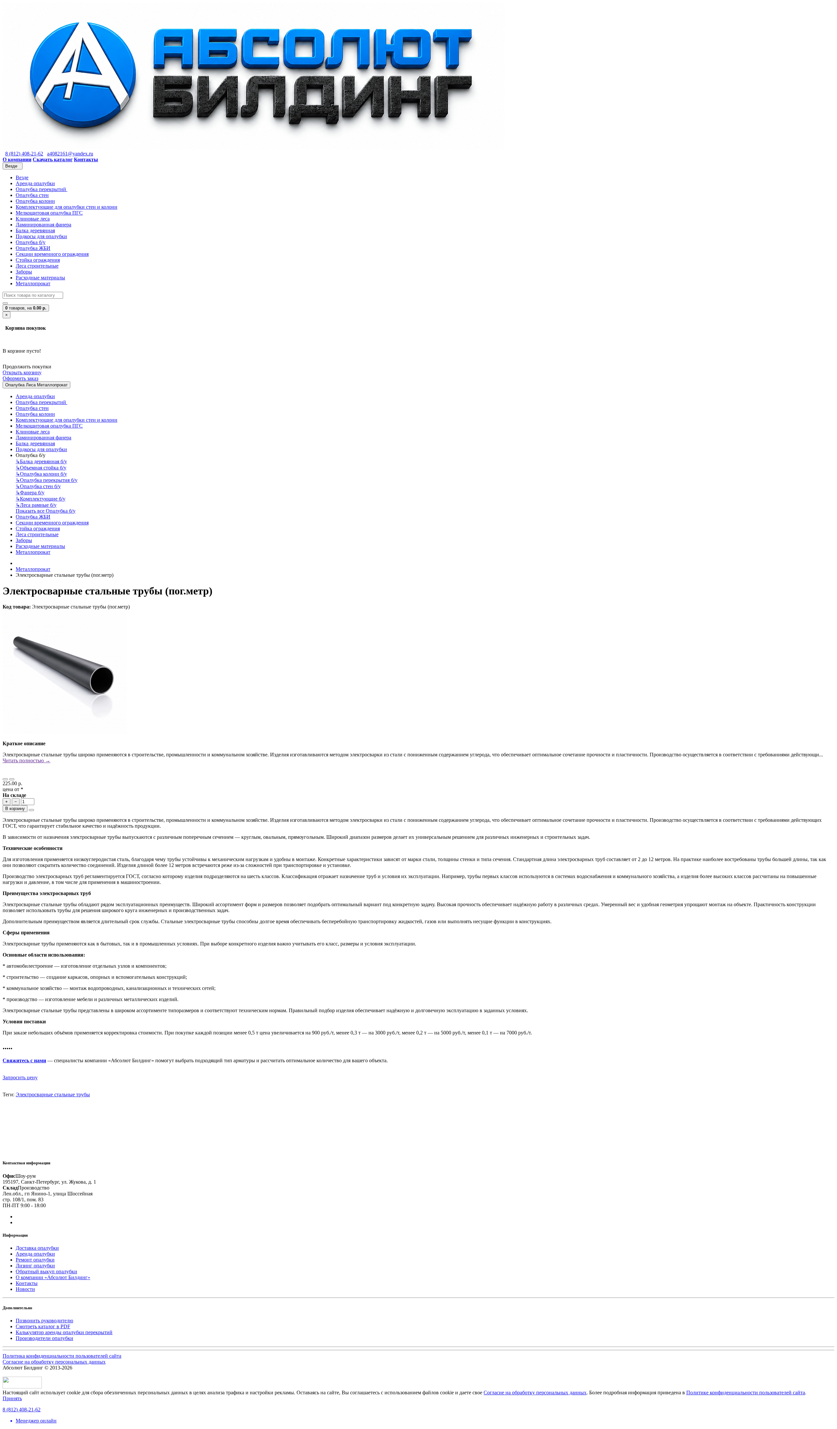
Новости (25, 1289)
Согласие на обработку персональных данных (54, 1362)
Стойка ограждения (38, 260)
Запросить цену (20, 1077)
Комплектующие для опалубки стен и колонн (66, 207)
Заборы (24, 271)
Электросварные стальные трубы (53, 1094)
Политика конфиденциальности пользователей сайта (62, 1356)
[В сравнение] (11, 779)
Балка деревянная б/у (41, 461)
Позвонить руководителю (44, 1320)
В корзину (15, 808)
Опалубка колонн (35, 201)
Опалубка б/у (30, 242)
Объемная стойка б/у (41, 467)
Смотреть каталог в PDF (43, 1326)
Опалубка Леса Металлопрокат (36, 384)
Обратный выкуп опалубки (46, 1271)
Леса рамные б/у (36, 505)
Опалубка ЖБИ (33, 248)
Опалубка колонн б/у (41, 474)
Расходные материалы (40, 277)
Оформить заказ (20, 378)
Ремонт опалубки (35, 1259)
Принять (12, 1398)
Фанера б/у (30, 492)
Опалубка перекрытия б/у (46, 480)
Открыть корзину (22, 372)
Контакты (27, 1283)
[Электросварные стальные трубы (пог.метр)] (65, 732)
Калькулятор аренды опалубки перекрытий (64, 1332)
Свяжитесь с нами (24, 1060)
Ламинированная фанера (43, 224)
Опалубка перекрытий (41, 189)
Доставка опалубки (37, 1248)
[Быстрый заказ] (31, 810)
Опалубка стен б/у (38, 486)
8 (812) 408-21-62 (24, 153)
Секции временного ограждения (52, 254)
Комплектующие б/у (40, 499)
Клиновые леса (33, 218)
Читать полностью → (26, 760)
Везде (22, 177)
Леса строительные (37, 266)
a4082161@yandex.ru (70, 153)
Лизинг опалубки (35, 1265)
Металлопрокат (33, 283)
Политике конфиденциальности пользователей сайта (745, 1392)
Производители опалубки (44, 1338)
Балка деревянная (35, 230)
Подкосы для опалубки (41, 236)
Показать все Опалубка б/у (46, 511)
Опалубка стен (32, 195)
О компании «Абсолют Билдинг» (53, 1277)
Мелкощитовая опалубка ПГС (49, 213)
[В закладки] (5, 779)
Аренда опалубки (35, 183)
